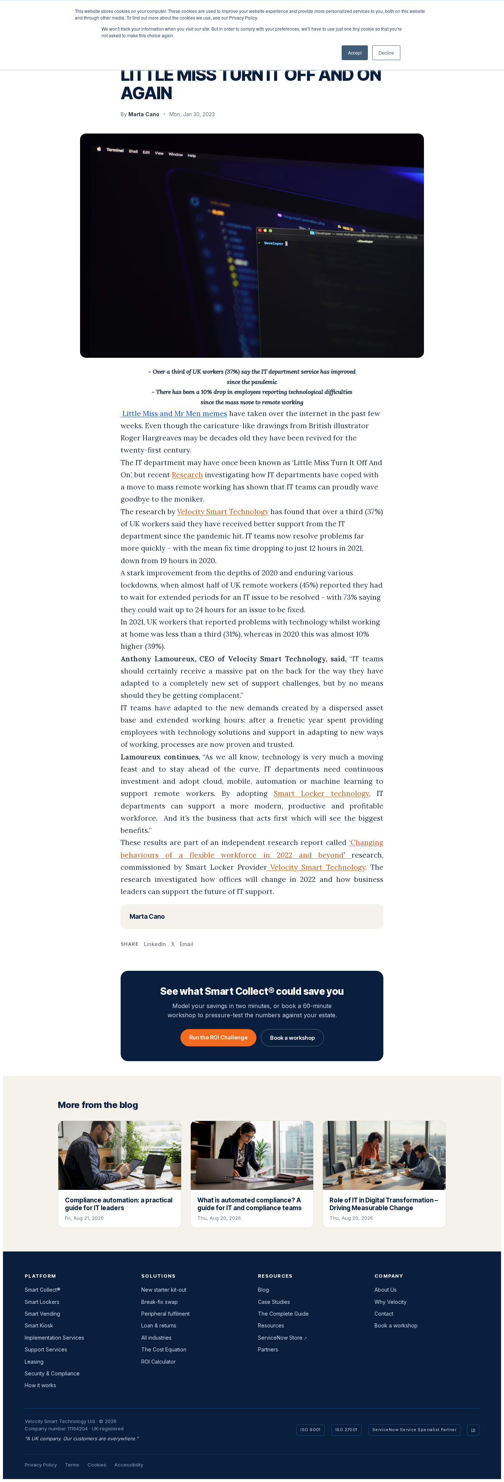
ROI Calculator (158, 1361)
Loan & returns (158, 1325)
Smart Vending (42, 1313)
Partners (268, 1349)
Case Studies (274, 1302)
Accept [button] (355, 52)
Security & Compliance (52, 1373)
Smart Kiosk (39, 1325)
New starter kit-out (163, 1290)
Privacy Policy (41, 1465)
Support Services (46, 1349)
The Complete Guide (283, 1313)
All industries (156, 1337)
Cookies (96, 1465)
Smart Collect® (43, 1290)
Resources (271, 1325)
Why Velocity (390, 1302)
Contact (383, 1313)
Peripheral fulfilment (165, 1313)
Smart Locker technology (321, 793)
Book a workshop (292, 1037)
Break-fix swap (159, 1302)
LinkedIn (155, 944)
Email (186, 944)
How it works (40, 1385)
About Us (385, 1290)
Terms (72, 1465)
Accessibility (128, 1465)
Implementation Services (54, 1337)
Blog (263, 1290)
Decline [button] (386, 52)
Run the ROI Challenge (218, 1037)
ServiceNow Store (280, 1337)
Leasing (34, 1361)
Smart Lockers (42, 1302)
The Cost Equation (163, 1349)
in (473, 1429)
